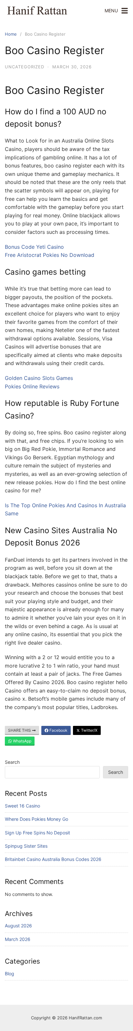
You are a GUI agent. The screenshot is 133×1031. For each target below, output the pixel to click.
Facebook (57, 730)
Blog (9, 973)
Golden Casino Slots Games (39, 378)
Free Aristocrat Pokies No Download (49, 255)
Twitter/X (88, 730)
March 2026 (17, 939)
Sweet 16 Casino (22, 805)
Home (11, 34)
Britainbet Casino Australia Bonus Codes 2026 (53, 859)
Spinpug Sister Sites (26, 846)
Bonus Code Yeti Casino (34, 247)
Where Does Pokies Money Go (36, 819)
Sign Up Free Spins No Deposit (37, 832)
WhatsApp (21, 741)
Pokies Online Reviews (32, 386)
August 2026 (18, 925)
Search (12, 762)
